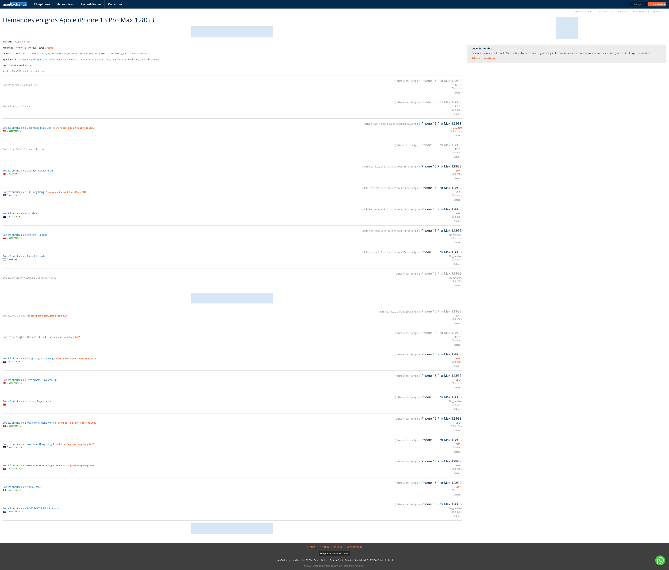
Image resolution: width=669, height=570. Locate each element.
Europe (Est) (102, 53)
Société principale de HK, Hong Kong (23, 192)
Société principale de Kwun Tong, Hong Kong (28, 422)
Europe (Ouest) (41, 53)
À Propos (324, 546)
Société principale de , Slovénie (20, 213)
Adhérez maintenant (484, 58)
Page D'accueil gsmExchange (15, 4)
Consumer (115, 4)
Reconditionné (91, 4)
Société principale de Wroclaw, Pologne (25, 234)
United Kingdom (120, 53)
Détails (456, 92)
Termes (338, 546)
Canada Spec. (150, 59)
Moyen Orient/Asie (82, 53)
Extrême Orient (61, 53)
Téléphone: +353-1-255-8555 (334, 553)
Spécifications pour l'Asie (126, 59)
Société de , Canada (14, 315)
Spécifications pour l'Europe (63, 59)
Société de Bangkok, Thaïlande (20, 337)
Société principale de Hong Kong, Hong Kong (28, 358)
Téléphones (42, 4)
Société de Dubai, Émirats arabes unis (24, 149)
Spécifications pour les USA (96, 59)
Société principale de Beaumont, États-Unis (27, 127)
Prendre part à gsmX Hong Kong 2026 (73, 127)
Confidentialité (354, 546)
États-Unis (23, 53)
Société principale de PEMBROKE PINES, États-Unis (32, 508)
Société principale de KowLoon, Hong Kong (27, 444)
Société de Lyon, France (16, 106)
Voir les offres (12, 71)
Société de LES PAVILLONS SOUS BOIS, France (29, 277)
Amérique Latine (141, 53)
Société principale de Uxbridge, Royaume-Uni (28, 170)
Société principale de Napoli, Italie (22, 487)
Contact (311, 546)
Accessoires (65, 4)
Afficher (26, 41)
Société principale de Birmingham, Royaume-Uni (30, 379)
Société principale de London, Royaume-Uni (27, 401)
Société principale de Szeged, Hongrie (24, 256)
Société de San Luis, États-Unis (20, 85)
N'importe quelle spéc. (33, 59)
